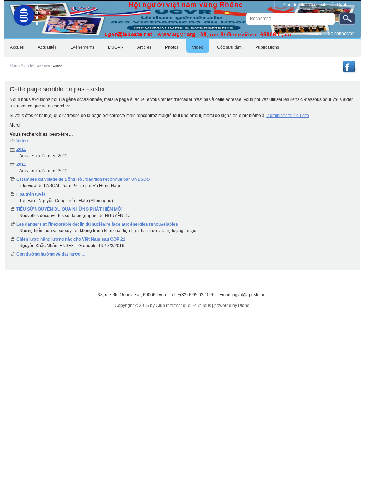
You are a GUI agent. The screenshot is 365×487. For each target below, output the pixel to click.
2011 (21, 149)
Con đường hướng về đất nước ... (50, 254)
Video (22, 140)
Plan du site (294, 4)
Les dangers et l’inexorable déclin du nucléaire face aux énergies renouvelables (97, 224)
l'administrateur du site (287, 115)
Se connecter (341, 33)
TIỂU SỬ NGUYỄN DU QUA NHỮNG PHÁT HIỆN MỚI (69, 209)
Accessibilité (321, 4)
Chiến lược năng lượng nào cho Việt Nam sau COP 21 (70, 239)
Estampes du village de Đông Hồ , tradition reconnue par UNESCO (83, 179)
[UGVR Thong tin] (350, 72)
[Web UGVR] (22, 13)
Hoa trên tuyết (30, 194)
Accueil (43, 66)
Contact (344, 4)
